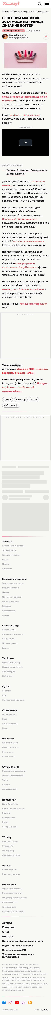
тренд (7, 399)
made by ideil (41, 1010)
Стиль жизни (10, 767)
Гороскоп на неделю (11, 893)
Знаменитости (9, 551)
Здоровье (6, 606)
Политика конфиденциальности (22, 941)
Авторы (7, 923)
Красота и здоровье (14, 579)
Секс (4, 719)
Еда (4, 696)
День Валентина (10, 804)
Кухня (5, 687)
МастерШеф (8, 851)
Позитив (6, 785)
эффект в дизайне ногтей (25, 115)
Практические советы (12, 634)
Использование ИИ (14, 950)
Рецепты (6, 691)
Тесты (5, 780)
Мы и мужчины (9, 715)
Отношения (9, 710)
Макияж (5, 593)
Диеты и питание (10, 602)
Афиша (6, 865)
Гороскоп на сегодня (12, 889)
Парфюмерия (8, 611)
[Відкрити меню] (47, 3)
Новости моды (9, 630)
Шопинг (5, 648)
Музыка (5, 564)
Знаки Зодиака (9, 907)
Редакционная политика (17, 946)
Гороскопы (9, 885)
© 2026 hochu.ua (10, 1010)
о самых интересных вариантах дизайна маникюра (24, 97)
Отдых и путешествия (12, 776)
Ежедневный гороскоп (12, 912)
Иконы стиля (8, 639)
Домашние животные (12, 667)
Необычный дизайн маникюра (19, 219)
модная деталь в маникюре (29, 241)
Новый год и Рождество (13, 809)
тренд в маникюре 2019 (33, 304)
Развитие (8, 739)
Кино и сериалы (9, 870)
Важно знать (8, 757)
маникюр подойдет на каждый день (23, 289)
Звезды (7, 542)
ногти (34, 399)
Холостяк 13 (7, 846)
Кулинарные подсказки (13, 700)
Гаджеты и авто (9, 790)
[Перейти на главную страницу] (11, 3)
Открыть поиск (40, 4)
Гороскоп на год (9, 903)
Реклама (7, 936)
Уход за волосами (10, 588)
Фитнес (5, 615)
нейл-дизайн (11, 405)
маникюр (21, 399)
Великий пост (8, 818)
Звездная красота (10, 555)
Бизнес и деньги (10, 743)
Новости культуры (11, 874)
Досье (5, 560)
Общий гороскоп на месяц (14, 898)
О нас (5, 932)
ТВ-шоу (7, 837)
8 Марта (6, 813)
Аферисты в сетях (11, 855)
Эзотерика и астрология (14, 771)
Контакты (8, 927)
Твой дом (8, 658)
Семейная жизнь (10, 724)
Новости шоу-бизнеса (12, 546)
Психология (7, 752)
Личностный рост (10, 748)
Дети (4, 728)
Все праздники (9, 827)
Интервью (7, 569)
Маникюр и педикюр (13, 31)
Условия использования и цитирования (18, 955)
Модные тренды (10, 644)
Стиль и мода (10, 626)
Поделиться (46, 36)
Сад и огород (8, 672)
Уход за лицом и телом (13, 583)
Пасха (5, 822)
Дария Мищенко (17, 35)
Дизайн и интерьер (11, 663)
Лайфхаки (7, 676)
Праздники (9, 800)
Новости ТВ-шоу (10, 842)
